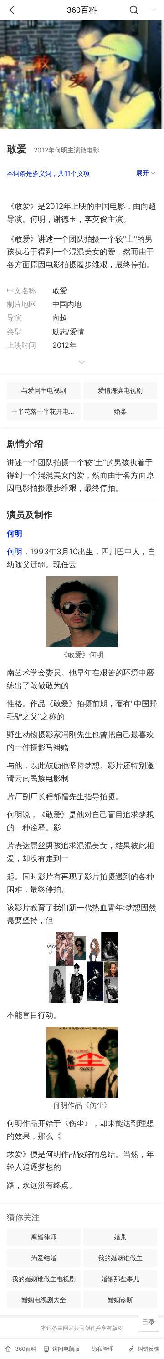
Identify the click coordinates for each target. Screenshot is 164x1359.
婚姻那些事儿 (120, 1279)
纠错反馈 (148, 1348)
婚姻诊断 (120, 1299)
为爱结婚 (43, 1258)
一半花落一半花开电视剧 (46, 411)
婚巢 (120, 411)
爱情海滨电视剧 (120, 390)
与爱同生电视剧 (43, 390)
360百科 (82, 10)
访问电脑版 (66, 1348)
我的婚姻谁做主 (120, 1258)
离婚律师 (43, 1237)
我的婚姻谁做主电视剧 (44, 1279)
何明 (14, 551)
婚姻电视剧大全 (43, 1299)
